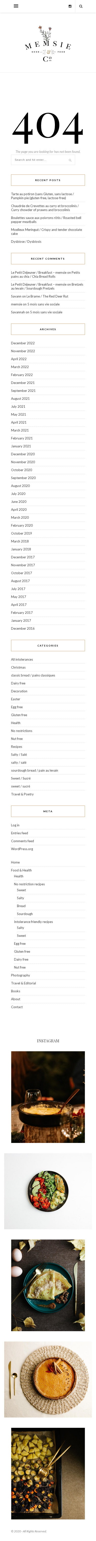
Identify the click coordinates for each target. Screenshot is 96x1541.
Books (15, 991)
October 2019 (21, 533)
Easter (15, 699)
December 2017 (23, 557)
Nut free (17, 739)
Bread (21, 906)
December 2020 (23, 454)
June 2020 (18, 502)
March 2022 (20, 367)
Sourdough (25, 914)
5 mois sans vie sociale (43, 304)
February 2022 (22, 375)
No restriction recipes (29, 884)
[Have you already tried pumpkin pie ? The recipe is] (48, 1379)
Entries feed (19, 833)
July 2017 (18, 589)
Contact (17, 1007)
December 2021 (23, 383)
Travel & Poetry (22, 794)
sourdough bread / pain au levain (34, 770)
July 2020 (18, 494)
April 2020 (19, 510)
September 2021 (23, 391)
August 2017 (20, 581)
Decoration (19, 691)
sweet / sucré (20, 786)
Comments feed (22, 841)
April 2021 (19, 422)
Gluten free (19, 715)
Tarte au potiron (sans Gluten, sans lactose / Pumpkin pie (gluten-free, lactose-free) (42, 196)
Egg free (17, 707)
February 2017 (22, 613)
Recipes (16, 747)
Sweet (21, 890)
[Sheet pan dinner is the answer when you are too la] (48, 1473)
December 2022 (23, 343)
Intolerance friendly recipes (33, 922)
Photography (20, 975)
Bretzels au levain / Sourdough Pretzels (47, 286)
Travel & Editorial (23, 983)
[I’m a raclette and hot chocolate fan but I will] (48, 1097)
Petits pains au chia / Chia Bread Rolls (45, 274)
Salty (20, 898)
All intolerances (22, 659)
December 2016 (23, 628)
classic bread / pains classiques (33, 675)
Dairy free (18, 683)
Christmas (18, 667)
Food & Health (21, 870)
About (15, 999)
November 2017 (23, 565)
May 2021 (18, 414)
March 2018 (20, 541)
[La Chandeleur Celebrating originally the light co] (48, 1285)
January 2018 (21, 549)
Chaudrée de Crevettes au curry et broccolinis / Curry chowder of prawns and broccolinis (45, 208)
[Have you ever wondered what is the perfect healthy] (48, 1191)
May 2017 (18, 597)
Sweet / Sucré (21, 778)
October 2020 (21, 470)
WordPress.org (22, 849)
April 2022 (19, 359)
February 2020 (22, 525)
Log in (15, 825)
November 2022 (23, 351)
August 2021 (20, 399)
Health (15, 723)
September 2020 (23, 478)
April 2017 (19, 605)
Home (15, 862)
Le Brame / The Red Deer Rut (47, 296)
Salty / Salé (19, 755)
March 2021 (20, 430)
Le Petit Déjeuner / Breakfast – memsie (38, 272)
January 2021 (21, 446)
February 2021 (22, 438)
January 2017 (21, 620)
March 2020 (20, 517)
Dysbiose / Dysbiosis (26, 241)
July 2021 (18, 406)
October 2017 (21, 573)
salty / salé (18, 762)
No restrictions (21, 731)
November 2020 (23, 462)
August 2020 (20, 486)
